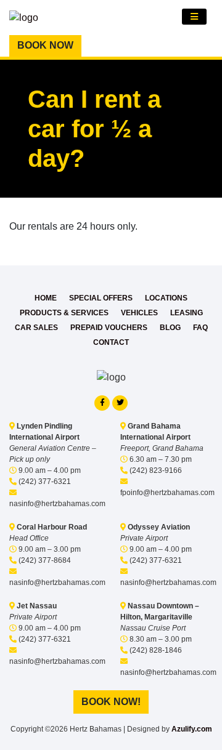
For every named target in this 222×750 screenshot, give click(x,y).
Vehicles (139, 312)
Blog (170, 327)
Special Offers (101, 298)
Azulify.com (191, 729)
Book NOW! (111, 701)
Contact (111, 342)
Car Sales (36, 327)
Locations (166, 298)
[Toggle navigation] (194, 17)
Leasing (186, 312)
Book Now (45, 45)
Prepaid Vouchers (108, 327)
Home (46, 298)
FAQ (200, 327)
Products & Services (64, 312)
